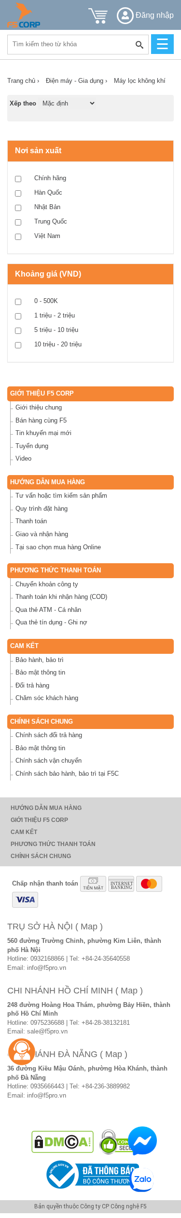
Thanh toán (31, 521)
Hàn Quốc (48, 192)
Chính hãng (50, 178)
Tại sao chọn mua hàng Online (58, 547)
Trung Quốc (50, 221)
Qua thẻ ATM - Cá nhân (48, 609)
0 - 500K (46, 300)
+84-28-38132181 (106, 1022)
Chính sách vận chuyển (48, 760)
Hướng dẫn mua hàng (47, 482)
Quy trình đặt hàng (41, 508)
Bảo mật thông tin (40, 672)
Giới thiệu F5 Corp (42, 393)
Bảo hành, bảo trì (39, 659)
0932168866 (47, 958)
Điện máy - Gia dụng (76, 80)
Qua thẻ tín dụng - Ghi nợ (51, 622)
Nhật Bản (47, 207)
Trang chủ (23, 80)
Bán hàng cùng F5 (41, 420)
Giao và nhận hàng (41, 534)
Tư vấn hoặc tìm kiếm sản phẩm (61, 495)
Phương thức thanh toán (55, 570)
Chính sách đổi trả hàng (48, 735)
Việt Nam (47, 235)
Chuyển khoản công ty (46, 584)
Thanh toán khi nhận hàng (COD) (61, 596)
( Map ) (89, 926)
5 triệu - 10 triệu (56, 329)
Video (23, 458)
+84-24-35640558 (106, 958)
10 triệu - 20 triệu (58, 344)
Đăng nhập (154, 15)
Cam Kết (24, 645)
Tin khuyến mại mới (43, 433)
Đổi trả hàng (32, 685)
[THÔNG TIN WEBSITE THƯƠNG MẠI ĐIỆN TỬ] (90, 1174)
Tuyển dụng (31, 446)
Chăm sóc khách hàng (46, 698)
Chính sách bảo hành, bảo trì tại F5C (67, 773)
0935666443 (47, 1086)
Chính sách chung (41, 721)
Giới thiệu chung (38, 407)
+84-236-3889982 (106, 1086)
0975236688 (47, 1022)
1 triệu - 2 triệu (54, 315)
